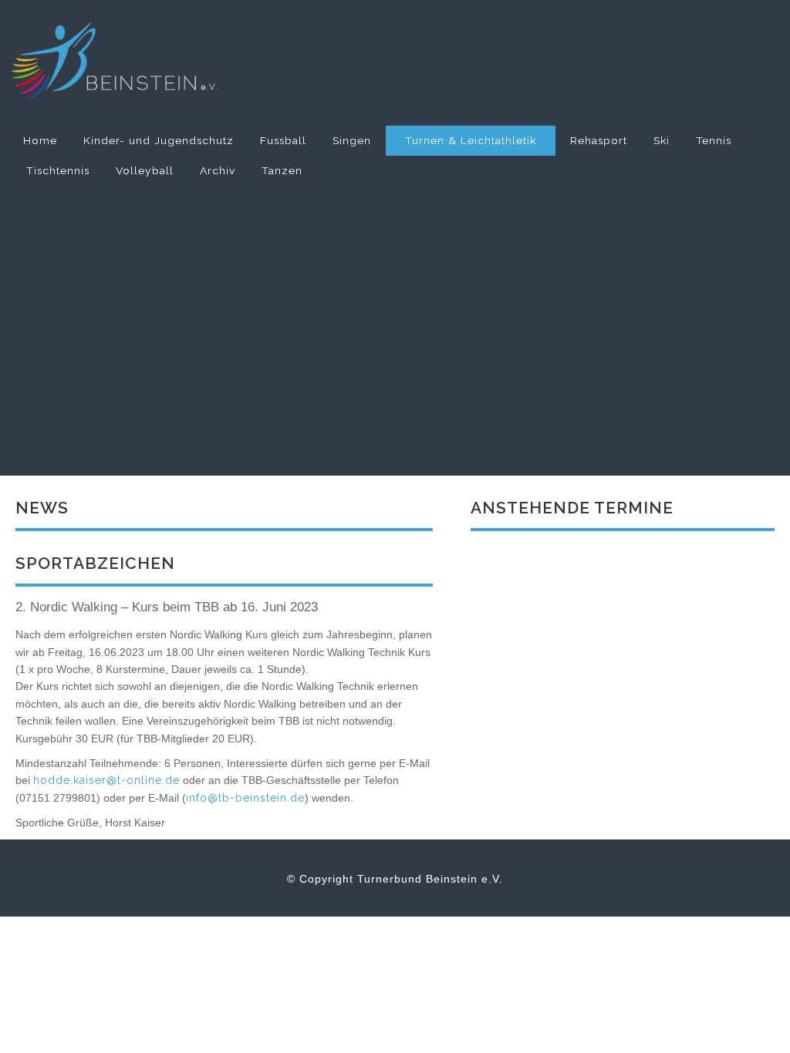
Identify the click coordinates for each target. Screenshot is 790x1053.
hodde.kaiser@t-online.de (106, 780)
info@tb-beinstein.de (245, 798)
